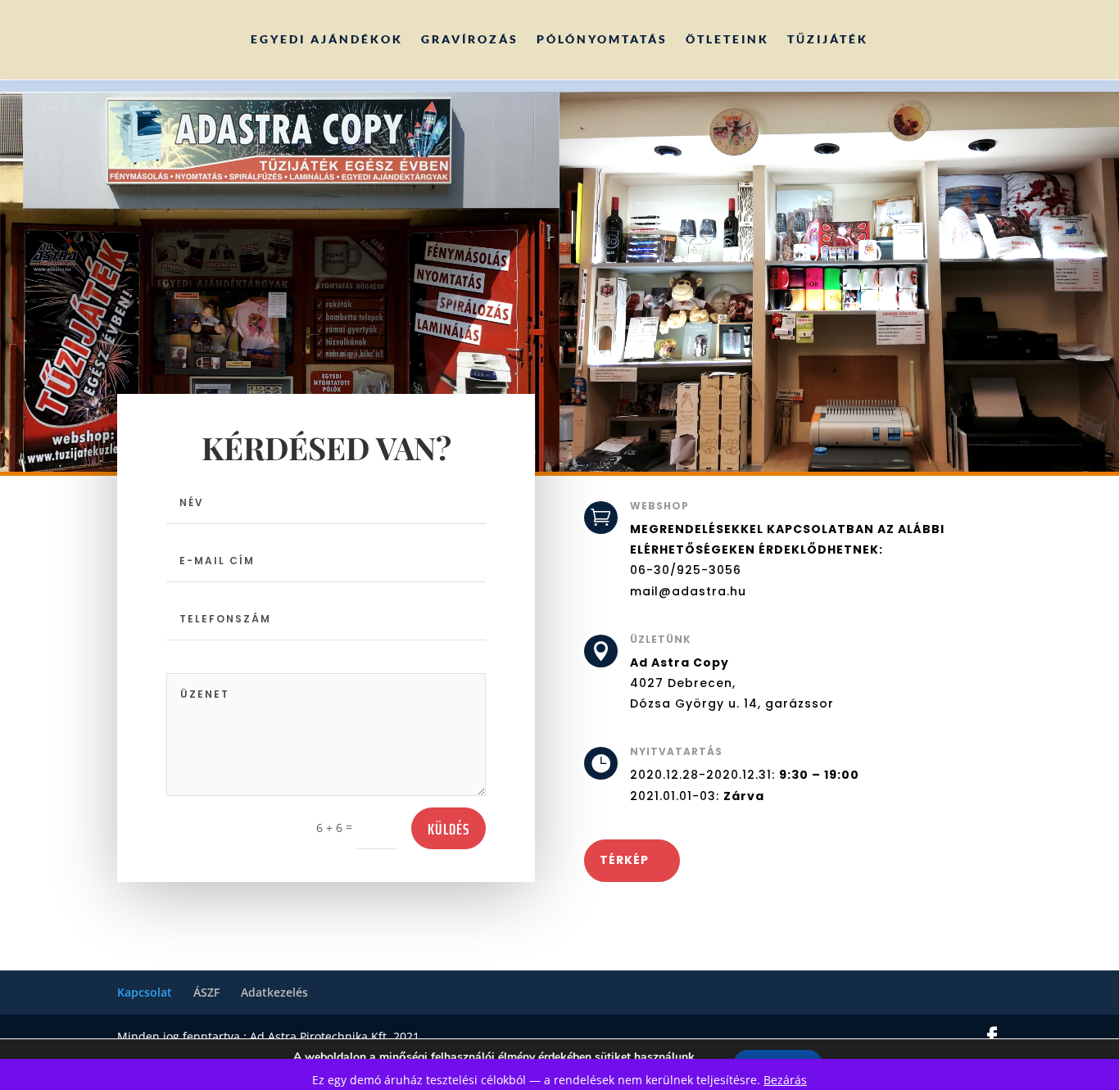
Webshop (659, 506)
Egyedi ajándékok (327, 39)
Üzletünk (660, 639)
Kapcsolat (144, 992)
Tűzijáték (827, 39)
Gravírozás (470, 39)
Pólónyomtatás (602, 39)
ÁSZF (206, 992)
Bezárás (785, 1080)
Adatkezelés (274, 992)
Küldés (448, 829)
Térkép (624, 860)
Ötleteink (727, 39)
